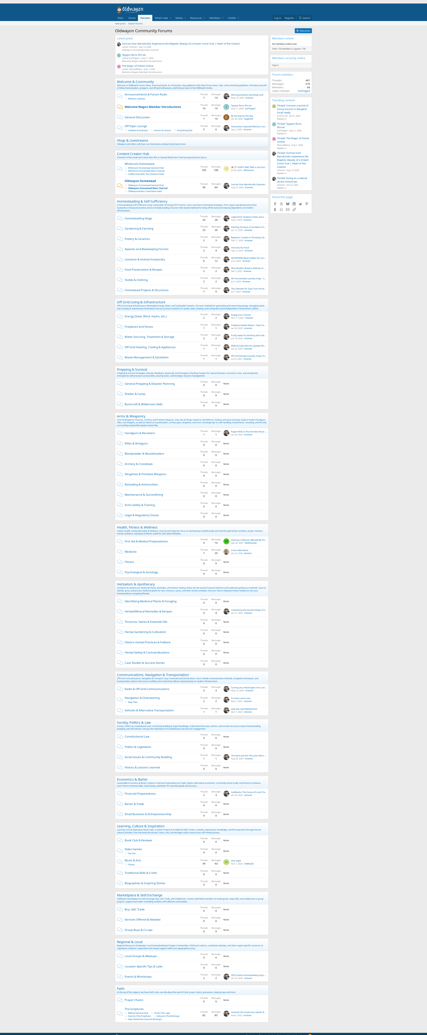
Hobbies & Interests (138, 130)
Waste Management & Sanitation (147, 357)
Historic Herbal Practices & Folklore (148, 642)
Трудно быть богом (134, 54)
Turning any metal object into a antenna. (251, 687)
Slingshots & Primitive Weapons (145, 474)
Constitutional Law (137, 736)
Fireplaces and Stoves (139, 326)
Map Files (132, 702)
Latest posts (125, 38)
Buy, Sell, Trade (135, 909)
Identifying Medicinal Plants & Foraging (150, 601)
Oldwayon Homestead (140, 181)
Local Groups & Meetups (141, 956)
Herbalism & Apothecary (136, 584)
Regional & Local (129, 942)
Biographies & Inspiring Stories (145, 883)
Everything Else (184, 130)
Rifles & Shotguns (136, 443)
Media (179, 18)
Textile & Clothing (136, 280)
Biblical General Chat (138, 1012)
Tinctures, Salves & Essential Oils (146, 622)
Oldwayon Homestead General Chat (146, 185)
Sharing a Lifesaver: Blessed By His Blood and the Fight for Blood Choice (266, 539)
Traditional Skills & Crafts (141, 873)
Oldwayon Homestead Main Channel (140, 49)
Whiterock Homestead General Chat (146, 167)
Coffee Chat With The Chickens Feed (146, 174)
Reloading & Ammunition (141, 484)
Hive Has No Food (240, 247)
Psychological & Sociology (141, 572)
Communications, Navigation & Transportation (153, 674)
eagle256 (248, 118)
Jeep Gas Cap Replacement (244, 708)
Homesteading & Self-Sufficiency (142, 201)
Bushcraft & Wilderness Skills (144, 404)
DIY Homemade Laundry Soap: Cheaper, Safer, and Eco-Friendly (262, 355)
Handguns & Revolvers (140, 433)
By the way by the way (242, 115)
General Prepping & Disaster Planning (150, 384)
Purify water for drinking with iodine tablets (252, 335)
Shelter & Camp (135, 394)
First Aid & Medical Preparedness (146, 541)
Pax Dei (131, 853)
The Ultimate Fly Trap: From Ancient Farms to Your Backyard (260, 288)
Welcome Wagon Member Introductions (142, 61)
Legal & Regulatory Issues (142, 515)
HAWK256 (249, 863)
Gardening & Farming (139, 228)
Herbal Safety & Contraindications (147, 652)
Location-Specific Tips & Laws (143, 966)
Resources (196, 18)
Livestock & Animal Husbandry (145, 259)
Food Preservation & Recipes (143, 269)
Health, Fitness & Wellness (137, 527)
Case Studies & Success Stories (145, 663)
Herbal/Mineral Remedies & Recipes (148, 611)
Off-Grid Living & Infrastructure (141, 302)
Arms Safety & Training (140, 505)
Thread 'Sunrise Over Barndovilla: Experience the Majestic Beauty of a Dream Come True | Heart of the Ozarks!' (293, 159)
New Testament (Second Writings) (145, 1019)
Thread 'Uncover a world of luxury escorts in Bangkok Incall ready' (292, 109)
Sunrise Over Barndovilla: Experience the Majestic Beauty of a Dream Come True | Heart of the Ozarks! (181, 43)
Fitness (129, 562)
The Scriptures (134, 1009)
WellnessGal (251, 542)
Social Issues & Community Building (148, 757)
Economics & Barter (132, 779)
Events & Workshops (138, 976)
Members (214, 18)
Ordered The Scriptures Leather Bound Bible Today (256, 1012)
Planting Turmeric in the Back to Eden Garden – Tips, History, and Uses (265, 227)
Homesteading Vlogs (138, 218)
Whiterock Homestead (139, 164)
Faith (120, 988)
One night (236, 860)
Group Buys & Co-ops (138, 930)
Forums (145, 18)
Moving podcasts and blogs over (247, 94)
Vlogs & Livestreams (132, 140)
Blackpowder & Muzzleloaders (144, 453)
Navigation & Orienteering (142, 698)
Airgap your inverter (241, 314)
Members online (283, 38)
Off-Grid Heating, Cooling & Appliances (150, 347)
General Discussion (137, 117)
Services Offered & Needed (142, 919)
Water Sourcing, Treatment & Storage (149, 337)
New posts (120, 23)
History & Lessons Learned (142, 767)
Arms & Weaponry (131, 416)
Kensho (248, 553)
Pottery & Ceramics (137, 239)
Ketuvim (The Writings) (168, 1015)
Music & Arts (133, 860)
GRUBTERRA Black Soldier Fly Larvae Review (252, 257)
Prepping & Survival (132, 369)
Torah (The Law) (162, 1012)
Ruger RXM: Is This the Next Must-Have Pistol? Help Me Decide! (262, 431)
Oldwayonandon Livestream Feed (145, 191)
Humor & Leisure (162, 130)
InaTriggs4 (250, 108)
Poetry (131, 864)
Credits (232, 18)
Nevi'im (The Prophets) (139, 1015)
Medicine (131, 552)
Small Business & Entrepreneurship (148, 814)
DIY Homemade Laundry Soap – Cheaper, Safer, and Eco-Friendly (262, 278)
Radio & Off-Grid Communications (147, 689)
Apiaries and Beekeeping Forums (146, 249)
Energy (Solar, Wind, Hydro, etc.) (146, 316)
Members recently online (288, 58)
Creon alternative (239, 550)
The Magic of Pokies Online (137, 65)
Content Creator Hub (133, 153)
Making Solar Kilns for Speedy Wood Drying (252, 345)
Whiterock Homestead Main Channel (146, 170)
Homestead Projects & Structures (146, 290)
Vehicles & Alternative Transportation (149, 710)
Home (131, 18)
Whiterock (249, 170)
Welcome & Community (135, 81)
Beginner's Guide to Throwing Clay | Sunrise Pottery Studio (260, 237)
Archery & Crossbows (139, 464)
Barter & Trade (134, 804)
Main (120, 18)
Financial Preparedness (140, 793)
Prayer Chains (134, 1000)
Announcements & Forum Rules (146, 94)
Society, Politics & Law (134, 722)
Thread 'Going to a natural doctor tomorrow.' (292, 179)
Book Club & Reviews (138, 840)
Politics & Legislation (138, 747)
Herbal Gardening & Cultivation (145, 632)
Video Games (133, 849)
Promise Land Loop (240, 698)
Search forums (135, 23)
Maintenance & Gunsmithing (144, 494)
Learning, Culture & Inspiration (140, 826)
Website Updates (136, 98)
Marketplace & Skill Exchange (139, 895)
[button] (170, 18)
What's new (161, 18)
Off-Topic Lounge (136, 126)
